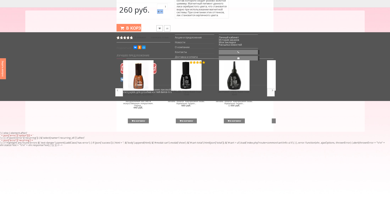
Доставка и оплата (186, 57)
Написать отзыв (159, 37)
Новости (180, 42)
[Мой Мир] (144, 47)
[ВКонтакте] (135, 47)
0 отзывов (140, 37)
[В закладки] (159, 28)
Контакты (181, 52)
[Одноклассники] (139, 47)
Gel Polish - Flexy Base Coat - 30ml (234, 93)
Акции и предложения (188, 37)
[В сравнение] (167, 28)
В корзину (133, 28)
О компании (182, 47)
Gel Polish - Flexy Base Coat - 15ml (186, 93)
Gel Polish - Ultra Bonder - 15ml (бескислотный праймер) (138, 93)
